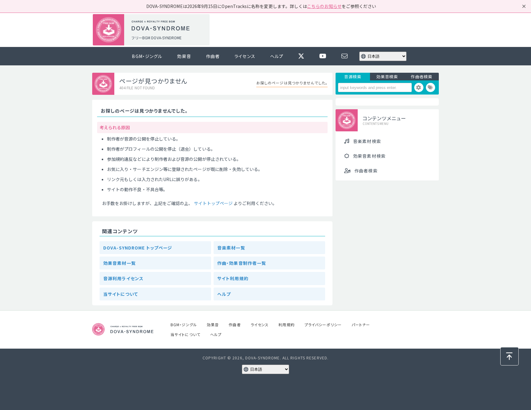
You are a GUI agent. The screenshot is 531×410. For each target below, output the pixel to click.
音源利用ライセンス (123, 278)
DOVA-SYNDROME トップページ (137, 248)
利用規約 (286, 324)
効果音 (184, 56)
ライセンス (244, 56)
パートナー (361, 324)
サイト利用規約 (233, 278)
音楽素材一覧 (231, 248)
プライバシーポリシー (323, 324)
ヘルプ (276, 56)
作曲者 (213, 56)
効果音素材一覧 (119, 263)
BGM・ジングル (147, 56)
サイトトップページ (213, 203)
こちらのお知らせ (324, 6)
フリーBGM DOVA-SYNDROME (156, 37)
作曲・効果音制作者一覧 (241, 263)
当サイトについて (120, 294)
